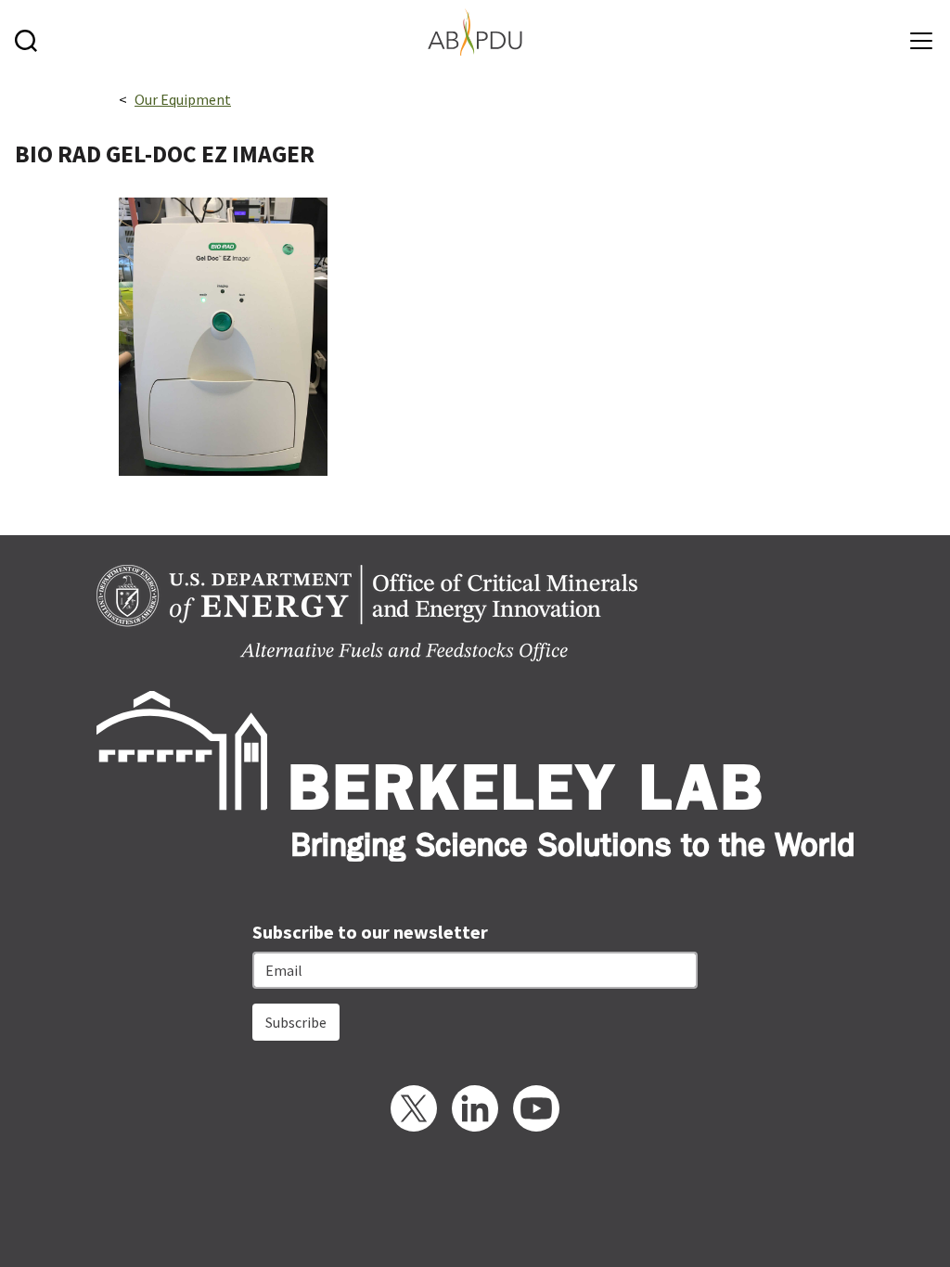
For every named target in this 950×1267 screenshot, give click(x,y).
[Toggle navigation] (917, 33)
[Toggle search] (30, 32)
